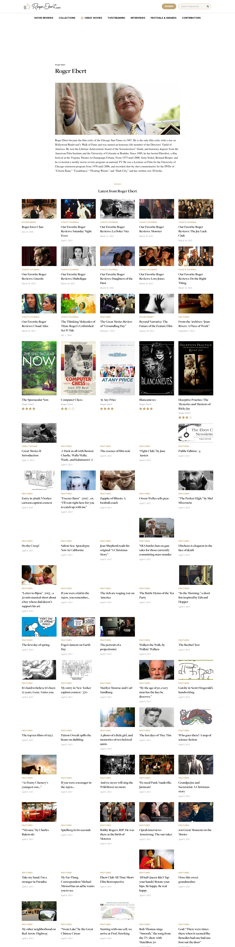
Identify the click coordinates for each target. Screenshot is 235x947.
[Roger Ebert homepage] (42, 6)
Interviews (138, 18)
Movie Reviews (43, 18)
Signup (169, 6)
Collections (67, 18)
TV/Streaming (116, 18)
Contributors (191, 18)
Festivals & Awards (164, 18)
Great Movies (93, 18)
